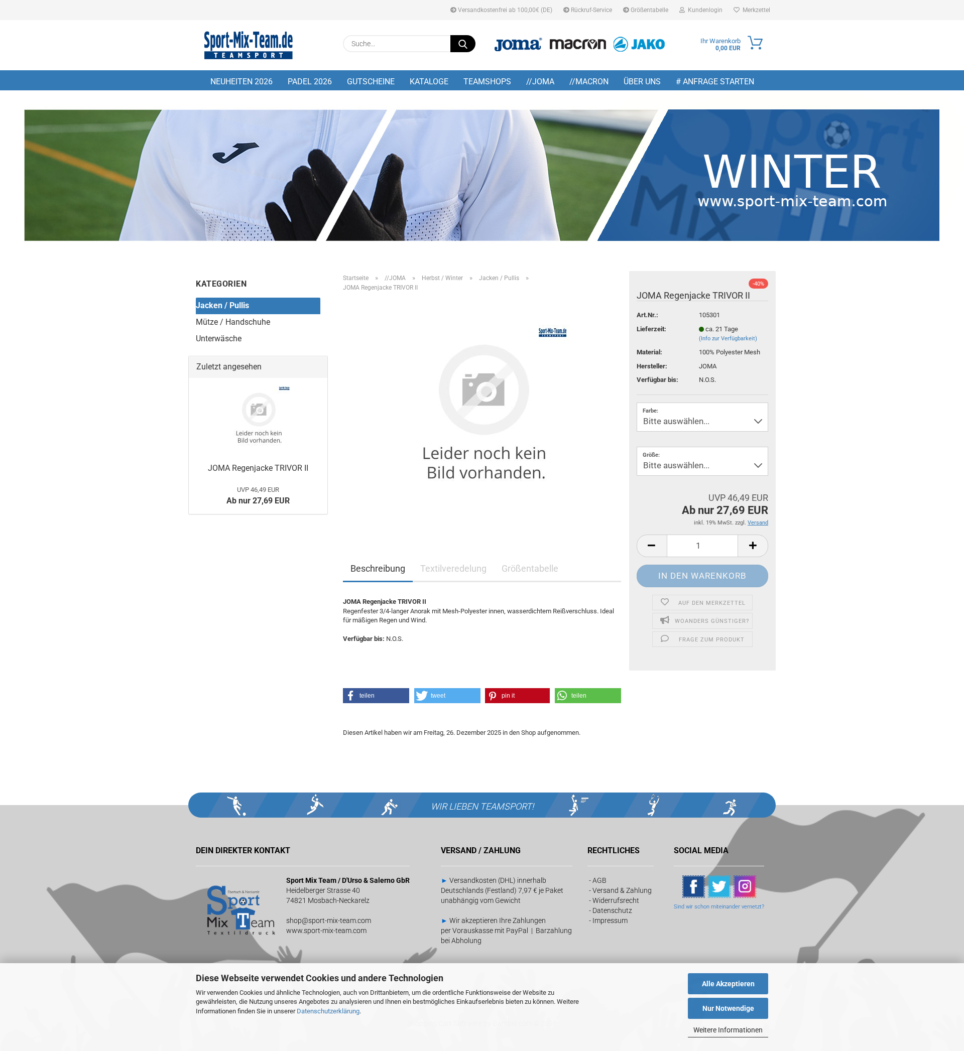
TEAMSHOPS (487, 81)
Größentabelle (648, 10)
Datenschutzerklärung (328, 1011)
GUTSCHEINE (371, 81)
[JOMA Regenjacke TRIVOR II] (482, 412)
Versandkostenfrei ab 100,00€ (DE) (504, 10)
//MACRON (589, 81)
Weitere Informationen (728, 1030)
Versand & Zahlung (622, 890)
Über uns (642, 81)
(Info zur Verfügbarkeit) (728, 338)
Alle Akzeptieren (728, 984)
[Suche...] (462, 43)
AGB (599, 880)
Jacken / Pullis (222, 305)
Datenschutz (612, 910)
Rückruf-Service (590, 10)
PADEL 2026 (310, 81)
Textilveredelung (453, 568)
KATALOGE (429, 81)
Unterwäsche (219, 338)
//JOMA (540, 81)
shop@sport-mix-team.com (328, 920)
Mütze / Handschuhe (233, 322)
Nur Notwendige (728, 1008)
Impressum (610, 920)
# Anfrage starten (715, 81)
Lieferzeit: (651, 329)
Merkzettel (755, 10)
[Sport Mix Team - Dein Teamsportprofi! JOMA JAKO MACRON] (248, 45)
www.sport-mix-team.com (326, 931)
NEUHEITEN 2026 (241, 81)
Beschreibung (377, 568)
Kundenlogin (703, 10)
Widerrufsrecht (615, 900)
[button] (652, 546)
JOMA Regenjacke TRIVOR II (258, 468)
